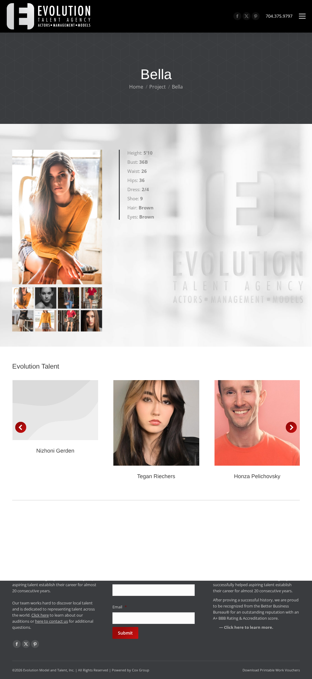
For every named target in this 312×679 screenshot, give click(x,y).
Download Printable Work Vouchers (271, 670)
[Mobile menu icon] (302, 16)
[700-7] (68, 298)
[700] (91, 321)
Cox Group (140, 670)
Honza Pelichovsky (257, 476)
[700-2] (68, 321)
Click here (40, 615)
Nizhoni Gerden (55, 451)
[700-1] (23, 321)
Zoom (148, 423)
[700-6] (91, 298)
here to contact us (51, 621)
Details (55, 410)
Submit (125, 633)
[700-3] (45, 321)
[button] (20, 427)
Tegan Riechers (156, 476)
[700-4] (23, 298)
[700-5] (45, 298)
